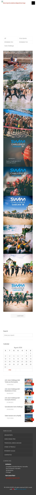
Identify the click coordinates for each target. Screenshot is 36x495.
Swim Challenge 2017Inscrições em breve (13, 75)
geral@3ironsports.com (13, 478)
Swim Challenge (9, 46)
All (5, 38)
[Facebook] (15, 492)
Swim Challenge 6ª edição (11, 104)
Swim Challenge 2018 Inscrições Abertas (13, 191)
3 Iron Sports (23, 38)
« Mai (9, 370)
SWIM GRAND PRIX (9, 439)
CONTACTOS (8, 455)
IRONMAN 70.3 (8, 42)
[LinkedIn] (21, 492)
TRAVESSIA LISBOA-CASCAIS (12, 443)
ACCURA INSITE (21, 489)
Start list (9, 221)
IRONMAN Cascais (9, 451)
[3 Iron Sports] (13, 2)
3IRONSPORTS (8, 435)
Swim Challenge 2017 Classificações (13, 162)
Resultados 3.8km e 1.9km (15, 250)
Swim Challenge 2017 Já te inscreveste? (13, 133)
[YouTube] (18, 492)
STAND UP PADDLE (9, 447)
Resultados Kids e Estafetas (15, 279)
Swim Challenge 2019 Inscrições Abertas (13, 307)
